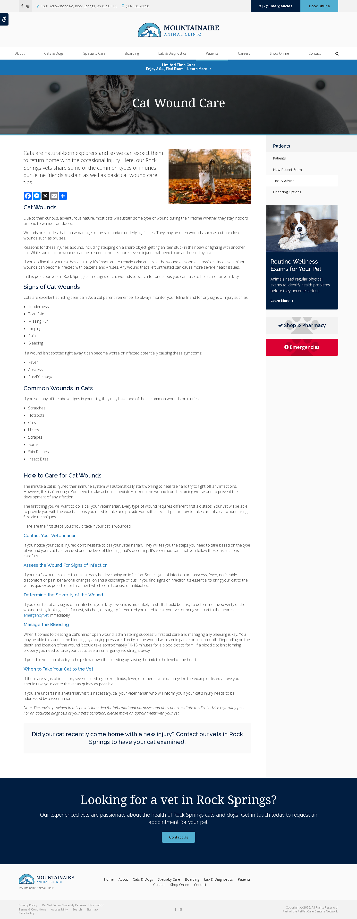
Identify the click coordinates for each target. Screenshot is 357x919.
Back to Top (27, 913)
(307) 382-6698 (137, 6)
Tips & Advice (283, 180)
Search (77, 909)
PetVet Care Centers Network (318, 911)
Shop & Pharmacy (305, 325)
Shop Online (279, 53)
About (20, 53)
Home (109, 879)
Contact (314, 53)
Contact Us (178, 837)
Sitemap (92, 909)
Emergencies (305, 347)
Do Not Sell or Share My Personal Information (73, 905)
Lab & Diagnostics (172, 53)
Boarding (132, 53)
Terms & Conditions (32, 909)
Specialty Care (94, 53)
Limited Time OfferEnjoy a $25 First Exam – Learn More (176, 67)
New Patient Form (287, 169)
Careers (244, 53)
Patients (212, 53)
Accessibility (59, 909)
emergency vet (36, 615)
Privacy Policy (28, 905)
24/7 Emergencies (275, 6)
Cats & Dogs (54, 53)
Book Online (319, 6)
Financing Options (287, 192)
